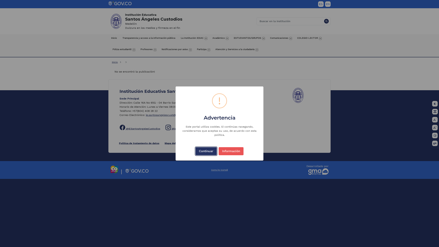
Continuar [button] (206, 151)
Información (231, 151)
